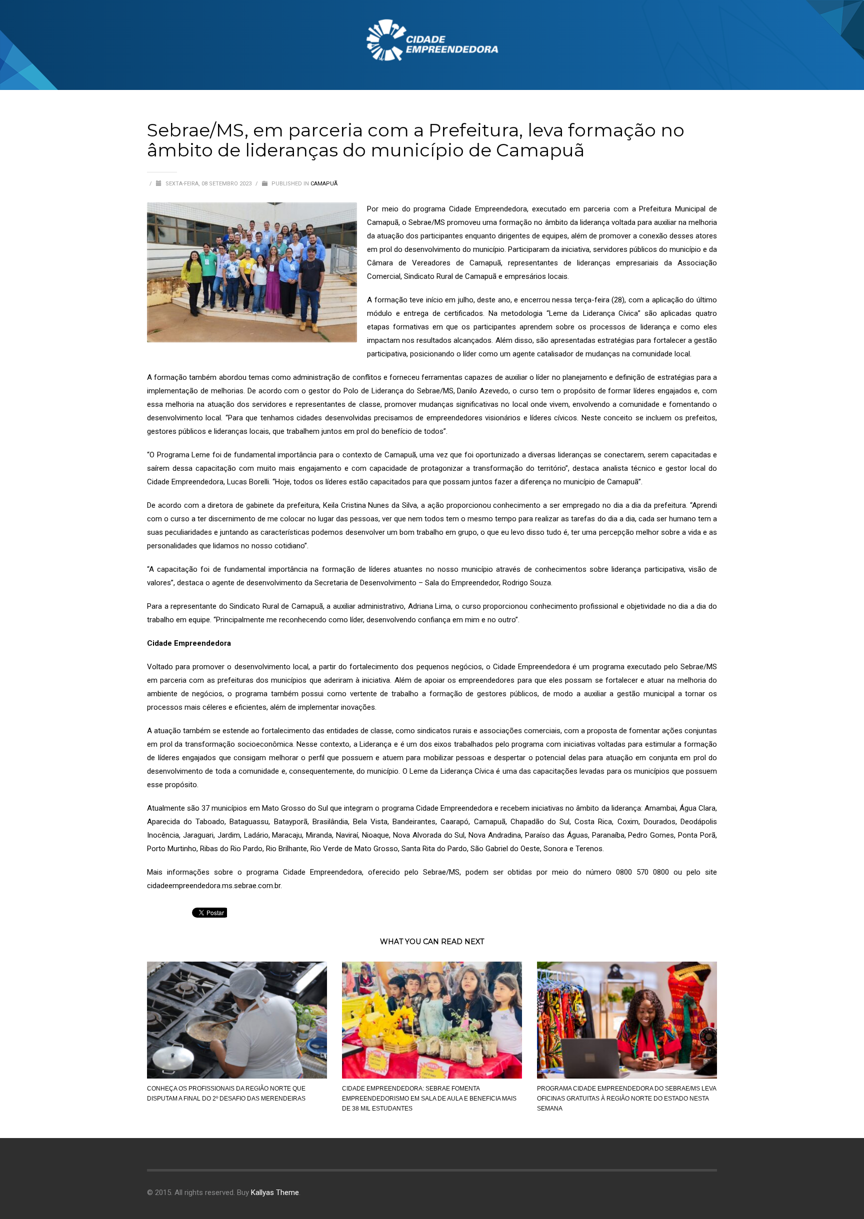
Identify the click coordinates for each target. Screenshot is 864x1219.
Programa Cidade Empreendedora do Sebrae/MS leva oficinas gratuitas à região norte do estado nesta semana (626, 1098)
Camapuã (324, 183)
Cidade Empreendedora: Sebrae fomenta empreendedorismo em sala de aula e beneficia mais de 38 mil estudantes (429, 1098)
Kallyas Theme (275, 1192)
